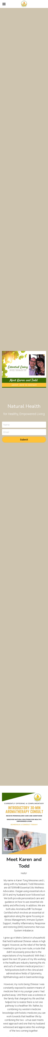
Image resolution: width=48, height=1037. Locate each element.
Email (6, 432)
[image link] (24, 4)
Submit (24, 439)
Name (6, 424)
